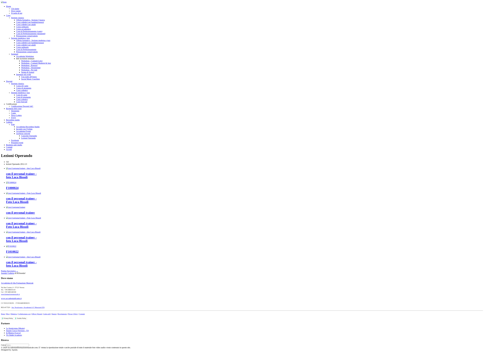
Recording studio (13, 120)
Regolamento (62, 314)
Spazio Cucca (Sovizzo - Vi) (17, 331)
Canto (13, 113)
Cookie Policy (21, 318)
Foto (13, 124)
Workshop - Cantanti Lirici (31, 61)
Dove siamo (16, 11)
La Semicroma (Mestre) (15, 328)
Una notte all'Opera (29, 77)
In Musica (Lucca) (13, 333)
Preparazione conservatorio (27, 36)
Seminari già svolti (23, 74)
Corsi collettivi (22, 90)
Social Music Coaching (30, 79)
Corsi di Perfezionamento (26, 49)
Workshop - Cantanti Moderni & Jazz (36, 63)
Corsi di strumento (23, 97)
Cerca (3, 345)
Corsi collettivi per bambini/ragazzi (30, 22)
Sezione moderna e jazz (20, 38)
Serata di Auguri (27, 72)
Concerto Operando (29, 136)
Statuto (54, 314)
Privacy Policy (73, 314)
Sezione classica (17, 18)
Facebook (15, 140)
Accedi (9, 149)
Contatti (9, 147)
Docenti (9, 81)
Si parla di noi (16, 13)
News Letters (16, 115)
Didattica (14, 314)
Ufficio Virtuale (37, 314)
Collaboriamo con (24, 314)
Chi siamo (15, 9)
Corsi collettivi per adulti (26, 24)
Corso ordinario (22, 27)
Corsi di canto (21, 95)
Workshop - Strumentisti (30, 68)
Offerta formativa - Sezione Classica (30, 20)
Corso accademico (23, 29)
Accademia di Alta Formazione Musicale (17, 283)
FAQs (13, 118)
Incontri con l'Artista (24, 129)
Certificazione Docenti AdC (22, 106)
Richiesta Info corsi (13, 108)
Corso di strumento (23, 88)
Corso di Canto (22, 86)
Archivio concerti (23, 133)
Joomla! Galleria (7, 273)
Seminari (14, 54)
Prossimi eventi (17, 143)
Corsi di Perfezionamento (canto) (29, 31)
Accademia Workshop (25, 56)
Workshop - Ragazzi (29, 65)
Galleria (9, 122)
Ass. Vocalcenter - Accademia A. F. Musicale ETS (27, 307)
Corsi (8, 15)
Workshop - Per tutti (29, 70)
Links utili (47, 314)
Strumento (15, 111)
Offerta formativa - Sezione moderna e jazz (33, 40)
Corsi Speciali (21, 102)
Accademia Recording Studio (28, 127)
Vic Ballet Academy (14, 335)
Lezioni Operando (28, 138)
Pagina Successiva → (9, 271)
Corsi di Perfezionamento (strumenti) (30, 34)
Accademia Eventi (23, 131)
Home (8, 6)
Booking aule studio (14, 145)
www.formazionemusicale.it (10, 294)
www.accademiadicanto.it (11, 298)
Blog (8, 314)
